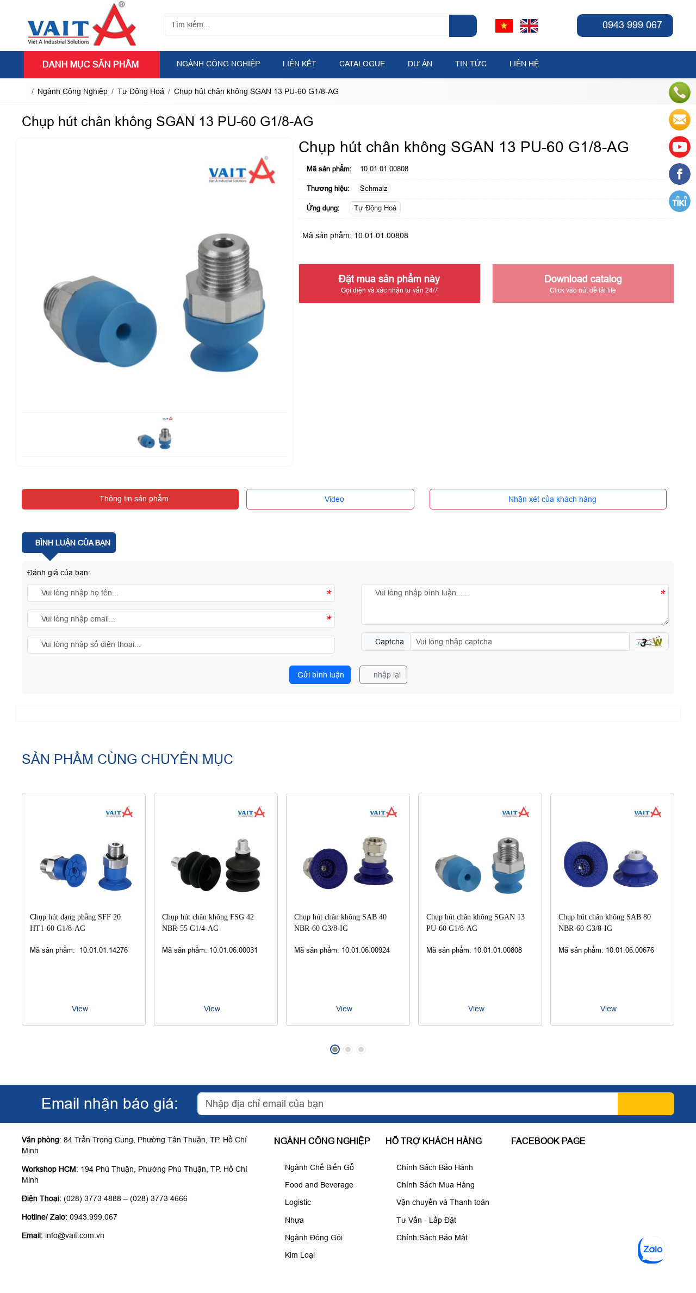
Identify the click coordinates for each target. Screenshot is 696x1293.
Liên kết (299, 63)
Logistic (297, 1202)
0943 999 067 (631, 25)
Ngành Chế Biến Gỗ (318, 1167)
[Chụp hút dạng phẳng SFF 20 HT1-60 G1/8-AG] (84, 855)
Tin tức (471, 63)
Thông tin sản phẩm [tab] (133, 498)
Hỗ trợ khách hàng (434, 1141)
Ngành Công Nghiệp (218, 63)
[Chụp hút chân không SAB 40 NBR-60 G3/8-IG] (348, 855)
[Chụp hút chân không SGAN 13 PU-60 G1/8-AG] (480, 855)
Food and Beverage (318, 1184)
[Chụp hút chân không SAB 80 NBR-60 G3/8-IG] (612, 855)
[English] (529, 26)
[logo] (82, 45)
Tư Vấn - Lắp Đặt (425, 1220)
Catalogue (362, 63)
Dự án (420, 63)
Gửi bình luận (319, 674)
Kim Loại (299, 1255)
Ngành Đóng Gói (313, 1237)
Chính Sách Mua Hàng (434, 1184)
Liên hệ (524, 63)
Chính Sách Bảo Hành (433, 1167)
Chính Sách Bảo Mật (431, 1237)
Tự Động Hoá (375, 208)
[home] (25, 91)
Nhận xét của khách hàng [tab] (551, 499)
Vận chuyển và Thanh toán (441, 1202)
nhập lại (386, 674)
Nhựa (293, 1220)
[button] (649, 641)
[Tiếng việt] (504, 26)
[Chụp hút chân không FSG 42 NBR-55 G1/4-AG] (216, 855)
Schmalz (374, 188)
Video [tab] (333, 499)
